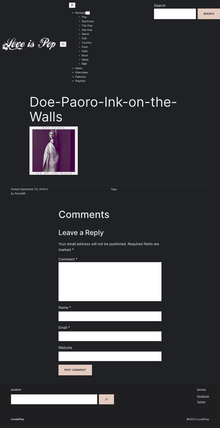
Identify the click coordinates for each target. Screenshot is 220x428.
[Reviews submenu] (87, 13)
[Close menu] (72, 5)
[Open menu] (63, 44)
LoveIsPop (17, 419)
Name (64, 307)
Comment (67, 259)
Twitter (201, 402)
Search (160, 5)
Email (64, 327)
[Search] (106, 399)
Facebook (203, 396)
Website (65, 348)
